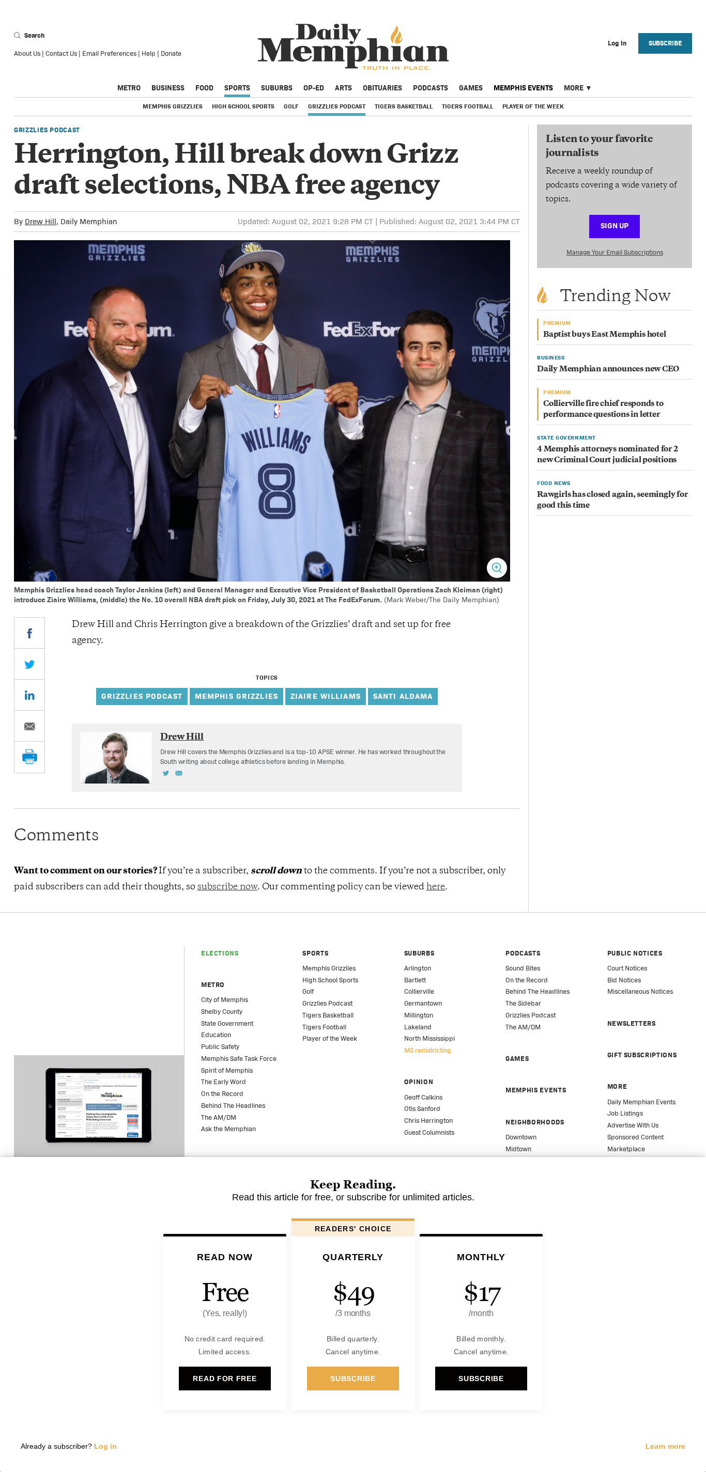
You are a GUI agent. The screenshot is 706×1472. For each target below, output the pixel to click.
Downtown (520, 1137)
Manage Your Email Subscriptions (614, 252)
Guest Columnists (429, 1132)
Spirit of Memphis (227, 1070)
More (574, 88)
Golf (291, 106)
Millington (418, 1015)
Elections (220, 953)
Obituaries (382, 88)
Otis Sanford (422, 1109)
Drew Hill (40, 221)
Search (33, 35)
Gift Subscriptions (642, 1055)
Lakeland (418, 1027)
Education (216, 1035)
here (435, 887)
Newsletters (631, 1023)
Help (149, 53)
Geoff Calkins (423, 1097)
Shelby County (221, 1011)
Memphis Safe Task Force (239, 1058)
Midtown (518, 1149)
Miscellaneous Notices (640, 991)
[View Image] (497, 568)
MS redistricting (427, 1050)
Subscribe (665, 43)
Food (204, 88)
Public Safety (220, 1047)
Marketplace (626, 1149)
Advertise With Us (632, 1125)
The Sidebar (523, 1003)
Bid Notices (624, 980)
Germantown (423, 1003)
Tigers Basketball (404, 106)
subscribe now (227, 887)
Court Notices (627, 968)
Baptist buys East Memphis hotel (604, 335)
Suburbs (277, 88)
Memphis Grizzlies (173, 106)
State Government (227, 1023)
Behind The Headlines (233, 1105)
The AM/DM (218, 1117)
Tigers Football (467, 106)
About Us (27, 53)
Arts (343, 88)
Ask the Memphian (228, 1129)
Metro (129, 88)
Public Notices (635, 953)
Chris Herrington (428, 1120)
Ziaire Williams (325, 696)
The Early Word (223, 1082)
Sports (237, 88)
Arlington (417, 968)
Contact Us (61, 53)
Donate (171, 53)
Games (471, 88)
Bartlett (415, 980)
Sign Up (614, 225)
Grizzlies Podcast (336, 106)
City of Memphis (224, 1000)
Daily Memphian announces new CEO (608, 369)
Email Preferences (109, 53)
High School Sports (243, 106)
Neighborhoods (534, 1122)
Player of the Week (532, 106)
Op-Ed (313, 88)
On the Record (222, 1094)
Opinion (419, 1082)
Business (168, 88)
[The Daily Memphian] (353, 47)
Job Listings (625, 1113)
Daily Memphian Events (641, 1102)
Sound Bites (522, 968)
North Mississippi (429, 1038)
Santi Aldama (403, 696)
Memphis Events (523, 88)
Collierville (419, 991)
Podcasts (430, 88)
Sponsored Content (635, 1137)
